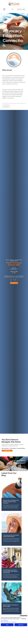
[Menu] (4, 9)
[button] (7, 451)
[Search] (12, 9)
